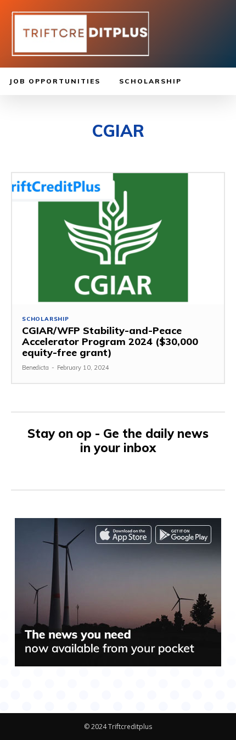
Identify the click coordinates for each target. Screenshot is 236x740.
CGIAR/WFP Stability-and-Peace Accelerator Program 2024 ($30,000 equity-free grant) (110, 341)
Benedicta (35, 367)
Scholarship (45, 319)
